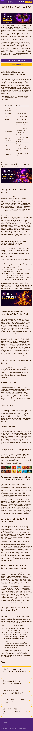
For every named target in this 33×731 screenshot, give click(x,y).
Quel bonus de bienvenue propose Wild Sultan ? (13, 682)
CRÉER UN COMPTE (16, 64)
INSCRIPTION (29, 1)
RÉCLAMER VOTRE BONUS (16, 60)
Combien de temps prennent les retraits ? (15, 701)
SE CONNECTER (21, 1)
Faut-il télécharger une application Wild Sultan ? (13, 691)
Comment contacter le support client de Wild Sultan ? (15, 711)
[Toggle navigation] (2, 1)
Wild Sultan (4, 722)
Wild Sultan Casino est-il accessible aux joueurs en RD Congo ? (15, 671)
